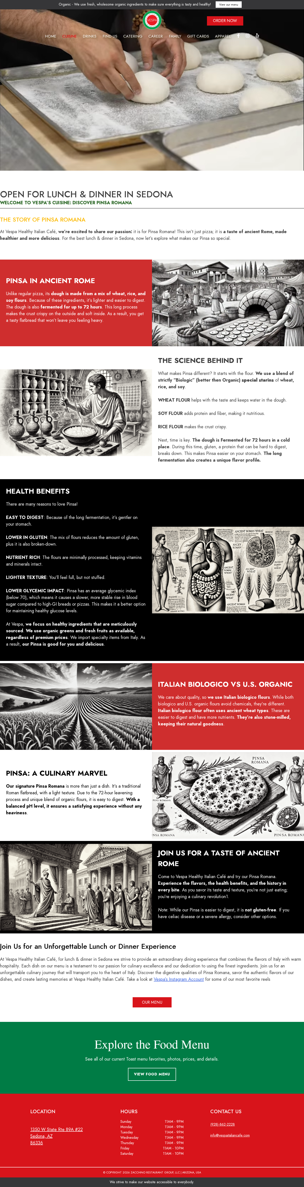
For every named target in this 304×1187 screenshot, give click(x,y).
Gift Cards (198, 36)
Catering (132, 36)
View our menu (228, 4)
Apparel (223, 36)
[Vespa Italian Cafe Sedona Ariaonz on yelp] (257, 36)
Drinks (89, 36)
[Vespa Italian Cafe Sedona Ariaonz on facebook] (238, 36)
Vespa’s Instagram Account (179, 979)
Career (155, 36)
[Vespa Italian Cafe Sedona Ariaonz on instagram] (248, 36)
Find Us (110, 36)
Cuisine (69, 36)
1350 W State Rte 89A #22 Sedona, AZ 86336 (56, 1136)
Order (225, 21)
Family (175, 36)
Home (50, 36)
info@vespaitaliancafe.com (230, 1135)
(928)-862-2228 (222, 1124)
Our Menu (152, 1002)
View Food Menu (152, 1074)
